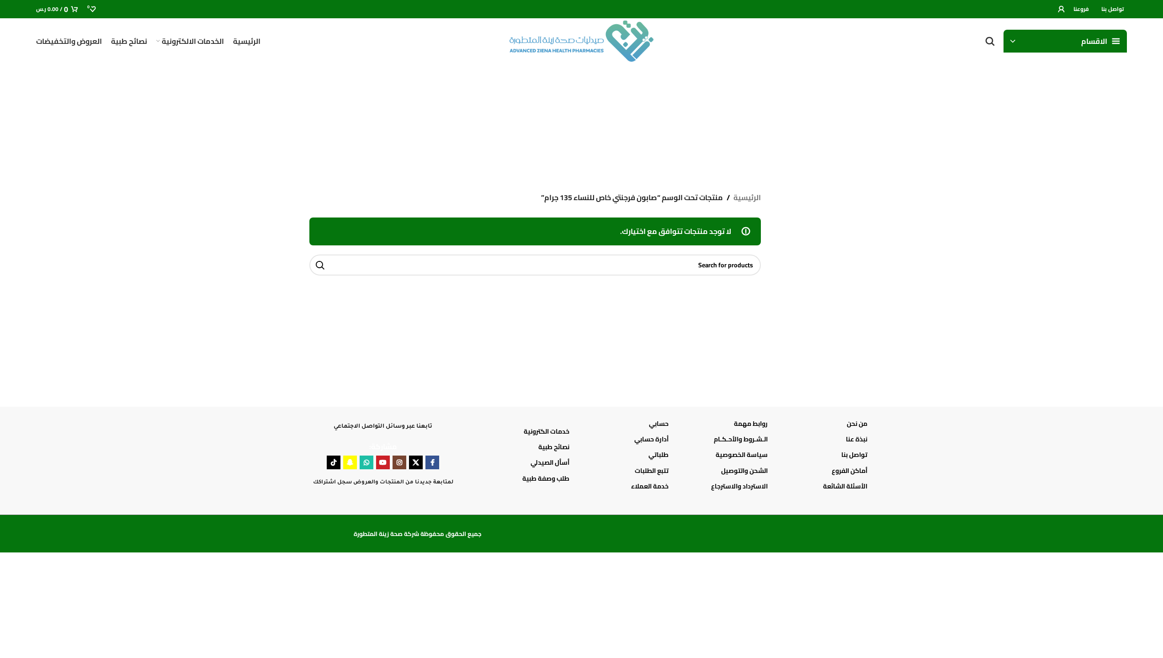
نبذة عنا (856, 439)
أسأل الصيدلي (550, 462)
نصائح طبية (553, 447)
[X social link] (416, 462)
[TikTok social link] (333, 462)
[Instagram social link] (399, 462)
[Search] (990, 41)
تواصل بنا (854, 455)
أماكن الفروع (849, 471)
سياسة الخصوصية (742, 455)
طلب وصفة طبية (545, 478)
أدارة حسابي (651, 439)
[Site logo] (582, 40)
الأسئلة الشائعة (845, 486)
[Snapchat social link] (350, 462)
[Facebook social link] (432, 462)
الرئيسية (747, 198)
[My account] (1061, 9)
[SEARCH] (319, 265)
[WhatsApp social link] (366, 462)
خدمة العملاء (650, 486)
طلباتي (658, 455)
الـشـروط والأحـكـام (741, 439)
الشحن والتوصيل (744, 471)
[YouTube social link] (383, 462)
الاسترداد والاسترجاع (739, 486)
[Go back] (842, 119)
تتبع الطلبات (652, 471)
